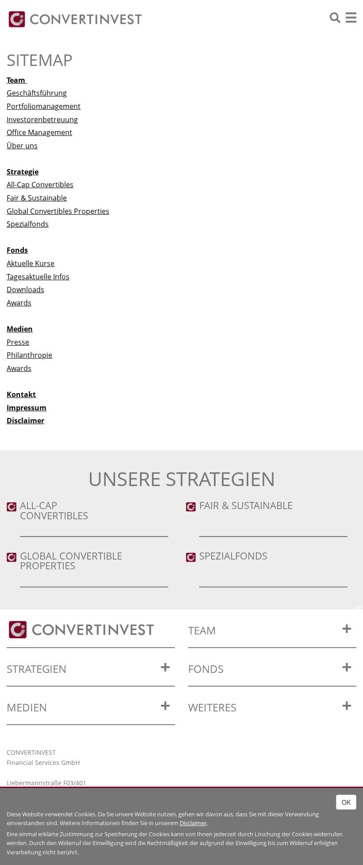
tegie (30, 172)
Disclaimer (25, 420)
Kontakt (21, 394)
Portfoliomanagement (44, 106)
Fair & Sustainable (37, 198)
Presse (18, 342)
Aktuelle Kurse (30, 263)
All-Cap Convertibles (40, 184)
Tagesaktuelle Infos (38, 277)
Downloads (25, 289)
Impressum (26, 408)
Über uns (22, 146)
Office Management (39, 132)
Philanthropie (29, 355)
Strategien (36, 668)
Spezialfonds (28, 224)
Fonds (17, 250)
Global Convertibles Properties (58, 211)
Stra (14, 172)
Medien (27, 707)
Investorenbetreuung (42, 119)
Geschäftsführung (37, 93)
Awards (19, 303)
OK (346, 802)
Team (17, 80)
